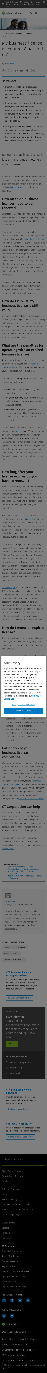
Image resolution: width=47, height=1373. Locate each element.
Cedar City (30, 519)
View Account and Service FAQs (16, 1271)
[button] (4, 70)
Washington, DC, (9, 587)
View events (15, 1073)
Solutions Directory (10, 1189)
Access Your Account (11, 1256)
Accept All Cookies (23, 711)
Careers (5, 1228)
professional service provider (31, 798)
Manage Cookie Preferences (23, 705)
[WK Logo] (11, 1324)
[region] (23, 686)
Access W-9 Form (9, 1281)
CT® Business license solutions (20, 867)
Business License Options (18, 1109)
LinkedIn (20, 1300)
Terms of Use (8, 1339)
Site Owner (7, 1238)
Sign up (11, 1044)
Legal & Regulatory (10, 1214)
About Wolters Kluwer (11, 1171)
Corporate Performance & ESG (15, 1204)
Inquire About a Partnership (14, 1286)
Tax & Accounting (9, 1199)
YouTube (28, 1300)
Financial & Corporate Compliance (17, 1209)
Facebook (4, 1300)
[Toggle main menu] (43, 13)
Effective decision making (15, 947)
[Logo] (13, 13)
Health (5, 1194)
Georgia (16, 431)
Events (5, 1181)
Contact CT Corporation (20, 1062)
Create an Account (10, 1261)
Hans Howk (9, 64)
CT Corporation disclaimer (14, 1355)
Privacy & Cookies (26, 1339)
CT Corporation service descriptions (18, 1350)
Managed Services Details (18, 998)
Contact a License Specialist (19, 1137)
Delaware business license (33, 239)
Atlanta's (14, 548)
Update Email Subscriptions (14, 1276)
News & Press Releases (12, 1176)
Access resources (17, 1068)
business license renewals (13, 187)
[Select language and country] (37, 13)
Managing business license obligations (23, 869)
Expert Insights (14, 1159)
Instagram (12, 1300)
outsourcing (19, 795)
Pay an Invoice (8, 1266)
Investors (6, 1233)
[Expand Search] (31, 13)
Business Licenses (11, 953)
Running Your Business (14, 959)
